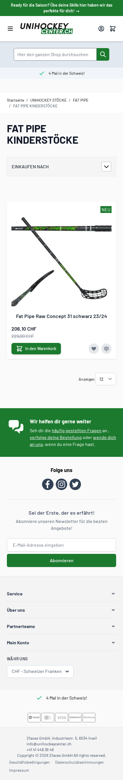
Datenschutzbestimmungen (79, 762)
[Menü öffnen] (10, 28)
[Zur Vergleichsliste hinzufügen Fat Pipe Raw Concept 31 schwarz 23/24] (106, 348)
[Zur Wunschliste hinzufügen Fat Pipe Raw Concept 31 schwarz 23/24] (94, 348)
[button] (61, 594)
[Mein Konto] (101, 28)
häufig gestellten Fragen (77, 430)
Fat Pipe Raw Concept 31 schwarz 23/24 (61, 316)
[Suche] (103, 54)
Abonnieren (62, 560)
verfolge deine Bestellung (56, 437)
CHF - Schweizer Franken (37, 671)
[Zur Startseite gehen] (56, 28)
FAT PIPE (80, 100)
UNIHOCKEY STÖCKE (48, 100)
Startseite (15, 100)
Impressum (19, 770)
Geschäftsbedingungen (29, 762)
